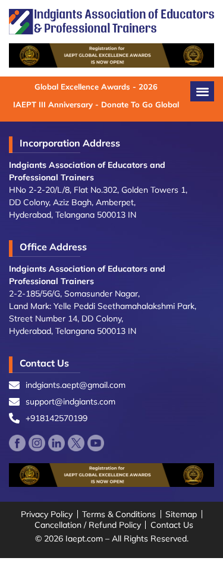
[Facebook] (17, 443)
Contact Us (171, 525)
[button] (202, 91)
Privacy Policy (47, 514)
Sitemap (181, 514)
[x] (76, 443)
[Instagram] (37, 443)
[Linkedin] (56, 443)
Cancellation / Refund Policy (87, 525)
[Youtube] (95, 443)
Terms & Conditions (119, 514)
